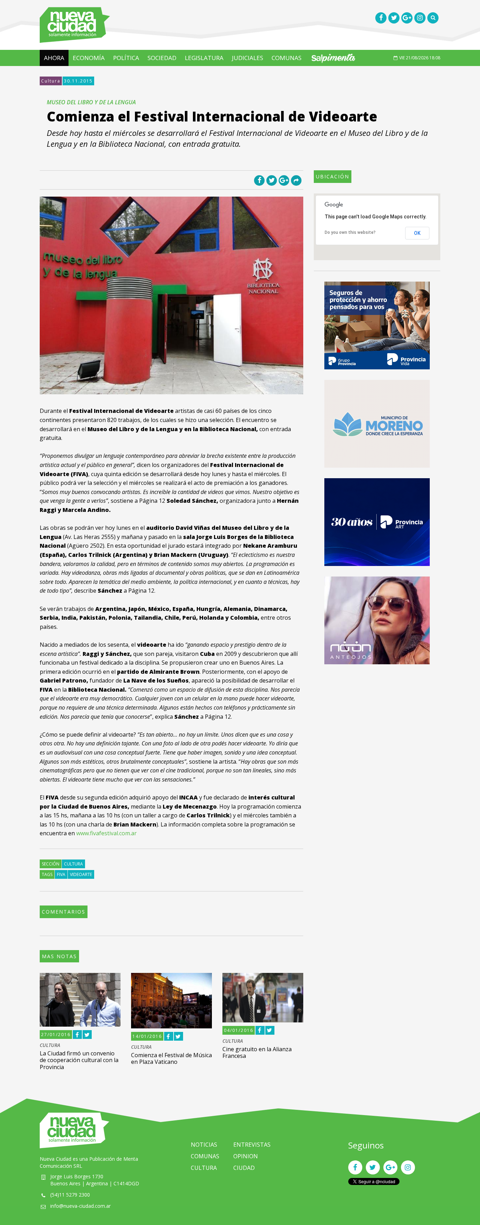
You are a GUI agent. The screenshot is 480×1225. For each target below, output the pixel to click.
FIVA (61, 874)
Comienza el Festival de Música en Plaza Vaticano (171, 1058)
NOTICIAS (204, 1144)
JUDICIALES (247, 58)
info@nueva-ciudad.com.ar (80, 1206)
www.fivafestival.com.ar (106, 833)
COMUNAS (286, 58)
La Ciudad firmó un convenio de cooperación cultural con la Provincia (79, 1060)
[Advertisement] (377, 724)
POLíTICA (126, 58)
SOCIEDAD (162, 58)
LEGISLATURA (204, 58)
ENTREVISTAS (252, 1144)
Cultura (50, 81)
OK (417, 233)
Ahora (54, 58)
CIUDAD (244, 1168)
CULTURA (50, 1045)
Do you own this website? (350, 232)
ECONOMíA (89, 58)
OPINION (245, 1156)
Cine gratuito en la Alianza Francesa (257, 1052)
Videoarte (81, 874)
